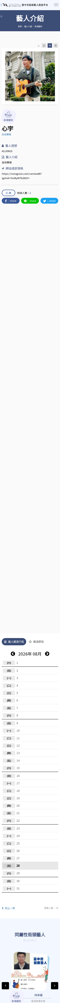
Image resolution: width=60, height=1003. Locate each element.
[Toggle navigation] (56, 4)
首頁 (20, 26)
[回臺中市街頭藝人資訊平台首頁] (25, 5)
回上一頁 (10, 908)
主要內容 (6, 4)
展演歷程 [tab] (38, 641)
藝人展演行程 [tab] (16, 641)
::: (1, 15)
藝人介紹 (28, 26)
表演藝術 (38, 26)
